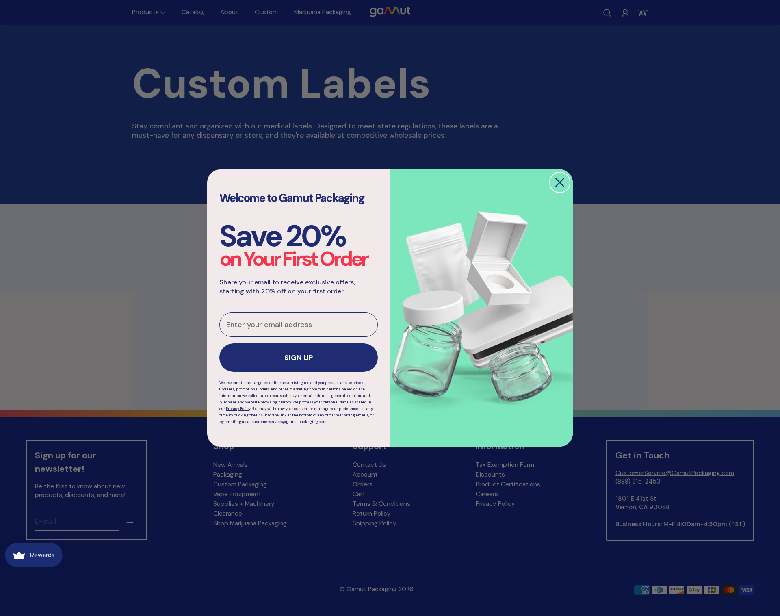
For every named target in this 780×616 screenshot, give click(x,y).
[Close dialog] (560, 182)
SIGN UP (298, 357)
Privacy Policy (238, 408)
